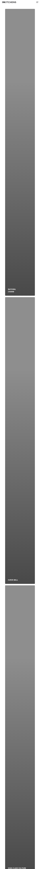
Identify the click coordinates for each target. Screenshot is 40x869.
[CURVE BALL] (20, 440)
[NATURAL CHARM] (20, 152)
